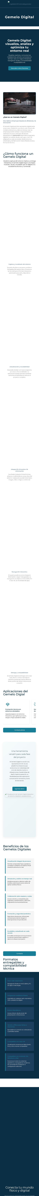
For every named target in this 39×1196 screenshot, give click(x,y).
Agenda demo (19, 789)
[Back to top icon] (35, 1192)
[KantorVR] (19, 4)
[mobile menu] (36, 3)
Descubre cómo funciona (19, 68)
